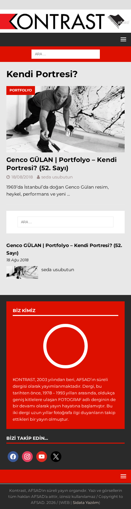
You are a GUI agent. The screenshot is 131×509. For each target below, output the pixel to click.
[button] (122, 39)
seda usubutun (57, 176)
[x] (56, 456)
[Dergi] (65, 26)
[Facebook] (13, 456)
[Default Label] (41, 456)
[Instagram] (27, 456)
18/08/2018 (22, 176)
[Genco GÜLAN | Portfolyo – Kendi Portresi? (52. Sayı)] (65, 119)
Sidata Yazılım (86, 502)
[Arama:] (65, 54)
